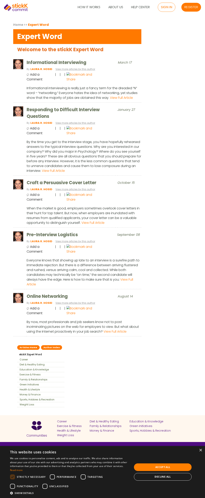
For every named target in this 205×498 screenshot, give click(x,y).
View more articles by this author (75, 69)
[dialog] (102, 472)
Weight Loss (26, 404)
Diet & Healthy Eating (31, 364)
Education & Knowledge (33, 369)
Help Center (140, 7)
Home (18, 24)
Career (23, 359)
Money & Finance (29, 394)
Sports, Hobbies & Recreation (36, 399)
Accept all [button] (162, 467)
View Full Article (121, 97)
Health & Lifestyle (29, 389)
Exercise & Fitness (29, 374)
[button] (69, 493)
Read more (16, 470)
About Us (115, 7)
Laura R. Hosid (41, 69)
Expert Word (38, 24)
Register (191, 7)
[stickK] (16, 7)
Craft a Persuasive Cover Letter (61, 183)
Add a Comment (34, 77)
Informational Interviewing (56, 62)
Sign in (166, 7)
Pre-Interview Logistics (52, 235)
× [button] (200, 450)
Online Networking (47, 296)
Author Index (51, 347)
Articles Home (28, 347)
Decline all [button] (163, 476)
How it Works (89, 7)
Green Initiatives (28, 384)
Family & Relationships (32, 379)
